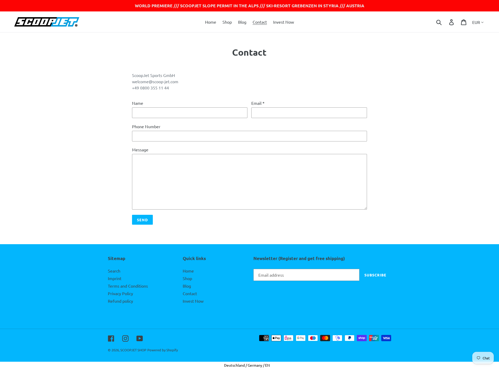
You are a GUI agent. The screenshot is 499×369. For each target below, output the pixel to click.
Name (137, 103)
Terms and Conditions (128, 285)
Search (114, 270)
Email (258, 103)
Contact (190, 293)
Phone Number (146, 126)
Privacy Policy (120, 293)
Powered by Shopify (162, 350)
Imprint (114, 278)
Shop (187, 278)
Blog (187, 285)
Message (140, 149)
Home (188, 270)
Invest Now (193, 300)
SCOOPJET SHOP (133, 350)
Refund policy (120, 300)
